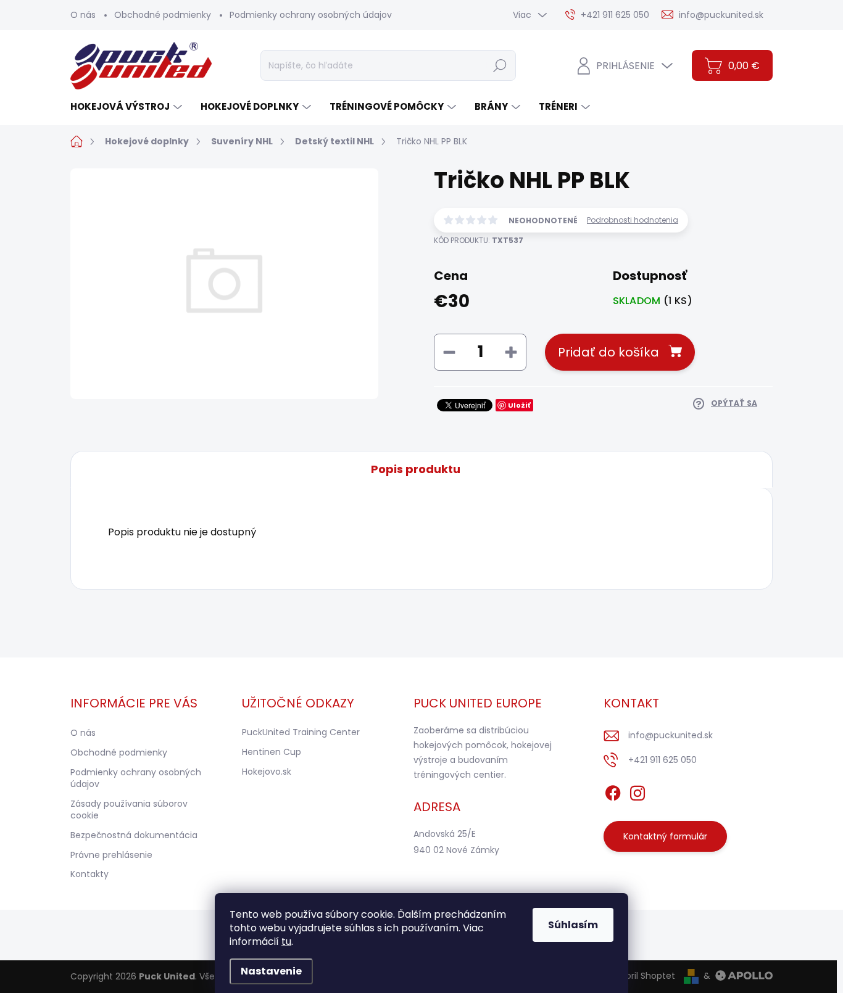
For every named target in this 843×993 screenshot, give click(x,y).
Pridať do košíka (608, 352)
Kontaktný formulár (665, 836)
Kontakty (89, 874)
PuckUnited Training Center (301, 732)
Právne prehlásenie (111, 855)
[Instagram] (637, 791)
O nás (83, 15)
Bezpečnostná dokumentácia (133, 835)
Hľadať (500, 65)
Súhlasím (573, 925)
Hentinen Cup (271, 752)
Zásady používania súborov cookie (129, 809)
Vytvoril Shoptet (641, 976)
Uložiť (519, 405)
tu (286, 941)
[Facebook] (613, 791)
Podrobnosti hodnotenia (632, 220)
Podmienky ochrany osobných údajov (311, 15)
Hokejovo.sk (266, 771)
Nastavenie (271, 971)
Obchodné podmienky (162, 15)
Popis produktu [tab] (415, 469)
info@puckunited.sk (670, 735)
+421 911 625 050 (662, 760)
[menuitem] (127, 106)
